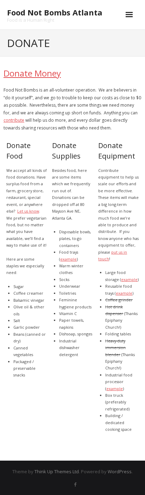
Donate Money (32, 73)
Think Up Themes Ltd (56, 471)
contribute (14, 120)
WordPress (120, 471)
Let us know (28, 211)
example (68, 259)
